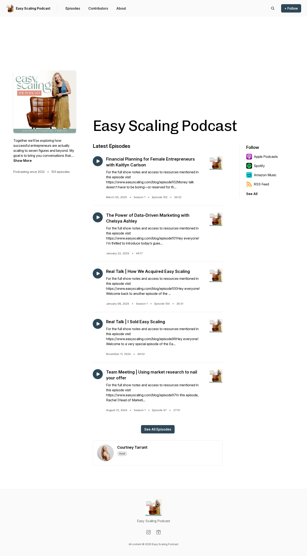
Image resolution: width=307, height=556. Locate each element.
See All (252, 194)
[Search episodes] (272, 8)
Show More (22, 160)
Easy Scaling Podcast (33, 8)
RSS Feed (261, 184)
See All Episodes (157, 429)
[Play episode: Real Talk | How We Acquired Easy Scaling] (98, 274)
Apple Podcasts (266, 157)
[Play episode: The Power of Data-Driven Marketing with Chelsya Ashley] (98, 217)
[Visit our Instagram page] (148, 532)
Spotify (259, 166)
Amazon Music (265, 175)
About (121, 8)
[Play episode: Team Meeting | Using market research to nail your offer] (98, 374)
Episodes (73, 8)
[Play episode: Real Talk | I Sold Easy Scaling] (98, 324)
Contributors (98, 8)
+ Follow (291, 8)
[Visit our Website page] (158, 532)
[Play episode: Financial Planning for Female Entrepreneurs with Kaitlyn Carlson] (98, 161)
